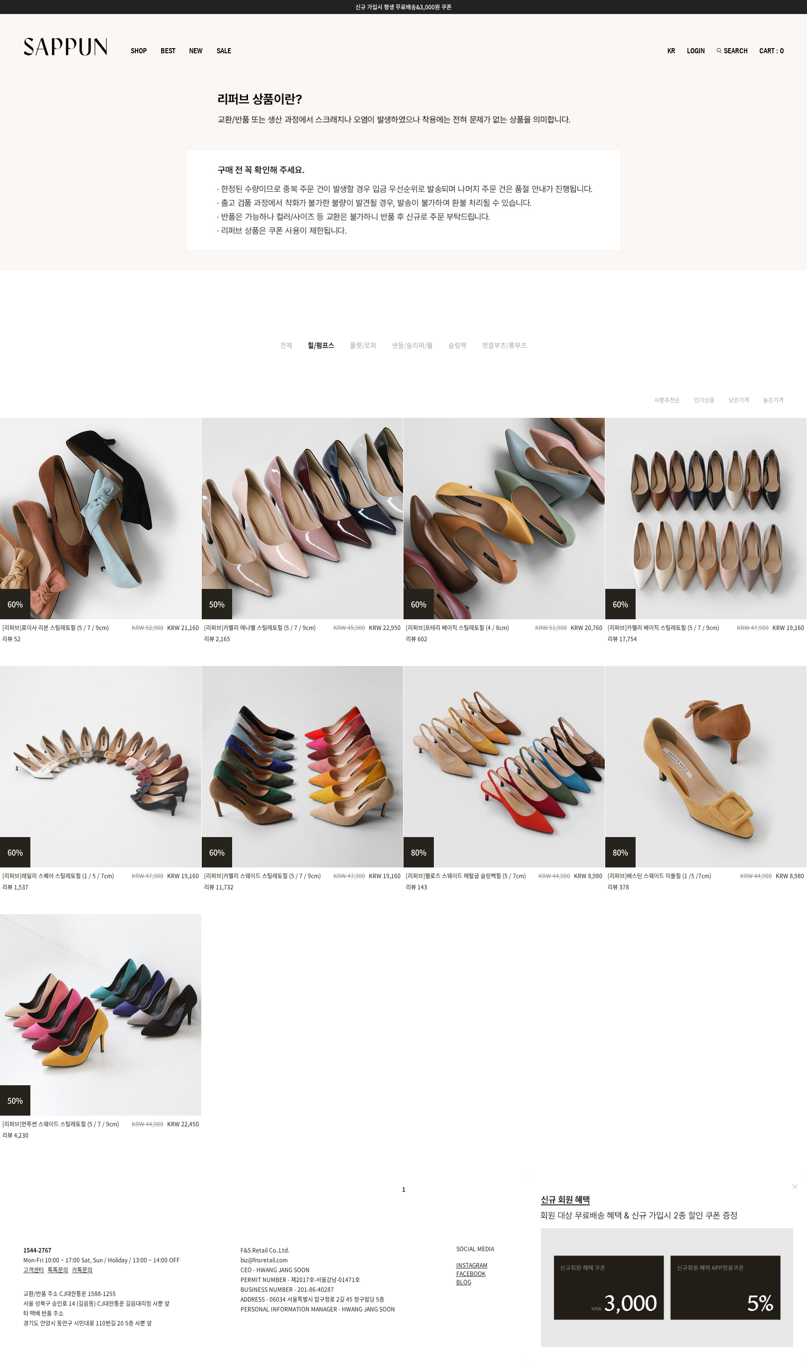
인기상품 (704, 400)
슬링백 (457, 345)
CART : (771, 51)
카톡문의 (82, 1270)
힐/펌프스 (321, 345)
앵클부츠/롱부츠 (504, 345)
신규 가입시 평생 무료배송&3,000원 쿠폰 (403, 7)
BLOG (463, 1282)
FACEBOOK (471, 1273)
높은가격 (773, 400)
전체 (286, 345)
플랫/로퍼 (363, 345)
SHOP (139, 51)
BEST (168, 51)
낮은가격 (739, 400)
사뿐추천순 (667, 400)
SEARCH (735, 51)
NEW (196, 51)
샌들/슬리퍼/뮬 (412, 345)
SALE (224, 51)
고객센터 (33, 1270)
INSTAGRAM (472, 1265)
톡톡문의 (58, 1270)
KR (671, 51)
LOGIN (696, 51)
